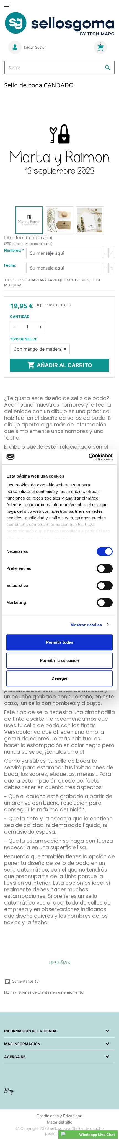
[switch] (105, 568)
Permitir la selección (59, 660)
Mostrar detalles (86, 625)
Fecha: (10, 265)
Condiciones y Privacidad (59, 1115)
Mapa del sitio (59, 1122)
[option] (29, 220)
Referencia (13, 931)
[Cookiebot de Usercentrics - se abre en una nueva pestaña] (88, 457)
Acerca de (14, 1057)
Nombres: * (14, 250)
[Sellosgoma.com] (59, 24)
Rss (9, 1093)
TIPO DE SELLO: (23, 339)
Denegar (59, 678)
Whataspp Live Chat (97, 1134)
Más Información (22, 1044)
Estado (10, 938)
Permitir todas (59, 642)
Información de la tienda (30, 1031)
